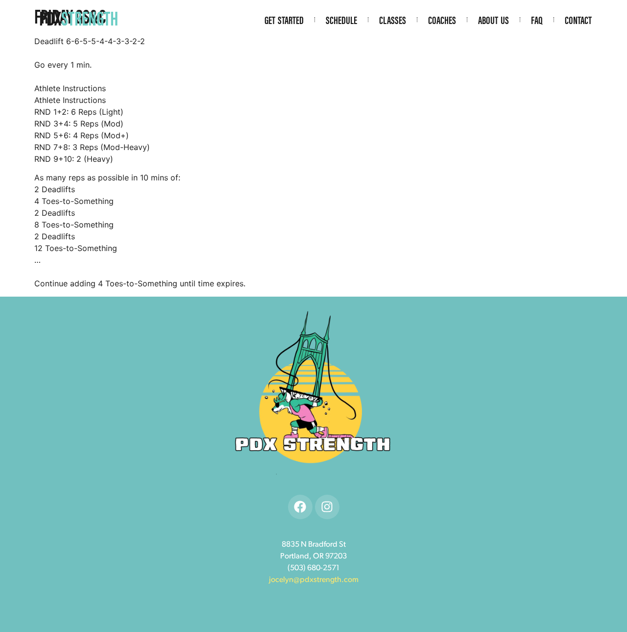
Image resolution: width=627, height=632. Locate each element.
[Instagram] (327, 507)
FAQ (537, 19)
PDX (78, 17)
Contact (578, 19)
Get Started (284, 19)
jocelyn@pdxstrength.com (314, 580)
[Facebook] (300, 507)
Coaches (442, 19)
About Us (493, 19)
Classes (392, 19)
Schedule (341, 19)
